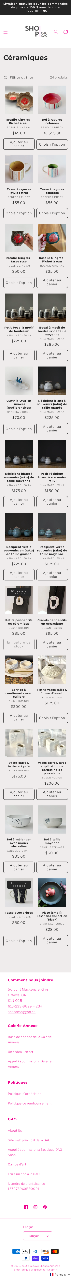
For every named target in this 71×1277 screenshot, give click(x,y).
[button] (5, 31)
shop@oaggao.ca (22, 1012)
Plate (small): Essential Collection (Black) (52, 916)
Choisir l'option (52, 144)
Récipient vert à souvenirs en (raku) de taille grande (19, 550)
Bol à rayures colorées (52, 121)
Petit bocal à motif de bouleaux (19, 329)
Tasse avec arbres (19, 912)
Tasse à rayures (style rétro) (19, 191)
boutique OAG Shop (34, 1265)
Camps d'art (17, 1164)
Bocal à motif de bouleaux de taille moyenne (52, 331)
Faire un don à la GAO (24, 1174)
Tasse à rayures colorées (52, 191)
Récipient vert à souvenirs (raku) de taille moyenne (52, 550)
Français (33, 1236)
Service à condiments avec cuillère (19, 693)
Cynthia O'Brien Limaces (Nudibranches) (19, 404)
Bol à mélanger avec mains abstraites (19, 843)
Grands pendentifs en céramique (52, 622)
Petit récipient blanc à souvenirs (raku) (52, 477)
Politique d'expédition (24, 1094)
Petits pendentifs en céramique (19, 622)
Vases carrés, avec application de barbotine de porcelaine (52, 768)
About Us (15, 1130)
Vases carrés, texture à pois (19, 764)
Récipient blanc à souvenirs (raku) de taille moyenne (19, 477)
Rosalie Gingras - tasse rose (19, 259)
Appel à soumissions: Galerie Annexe (29, 1063)
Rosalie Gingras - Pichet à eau (19, 121)
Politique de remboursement (30, 1103)
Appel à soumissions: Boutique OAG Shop (35, 1152)
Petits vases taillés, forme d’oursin (52, 691)
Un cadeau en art (20, 1052)
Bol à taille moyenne (52, 841)
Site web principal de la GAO (29, 1140)
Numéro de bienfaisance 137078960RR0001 (26, 1186)
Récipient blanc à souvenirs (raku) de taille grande (52, 404)
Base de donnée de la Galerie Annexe (30, 1039)
